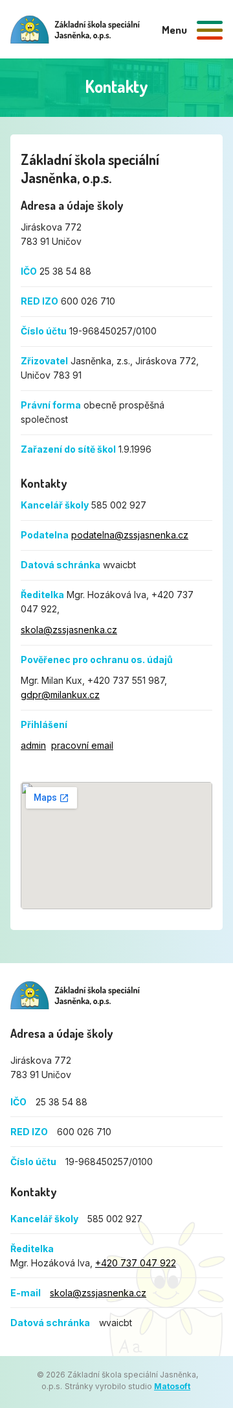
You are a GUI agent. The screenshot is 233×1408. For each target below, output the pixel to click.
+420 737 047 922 (135, 1262)
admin (33, 745)
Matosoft (172, 1386)
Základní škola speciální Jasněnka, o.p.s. (75, 995)
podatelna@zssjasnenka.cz (129, 534)
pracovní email (82, 745)
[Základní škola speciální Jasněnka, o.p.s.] (75, 30)
